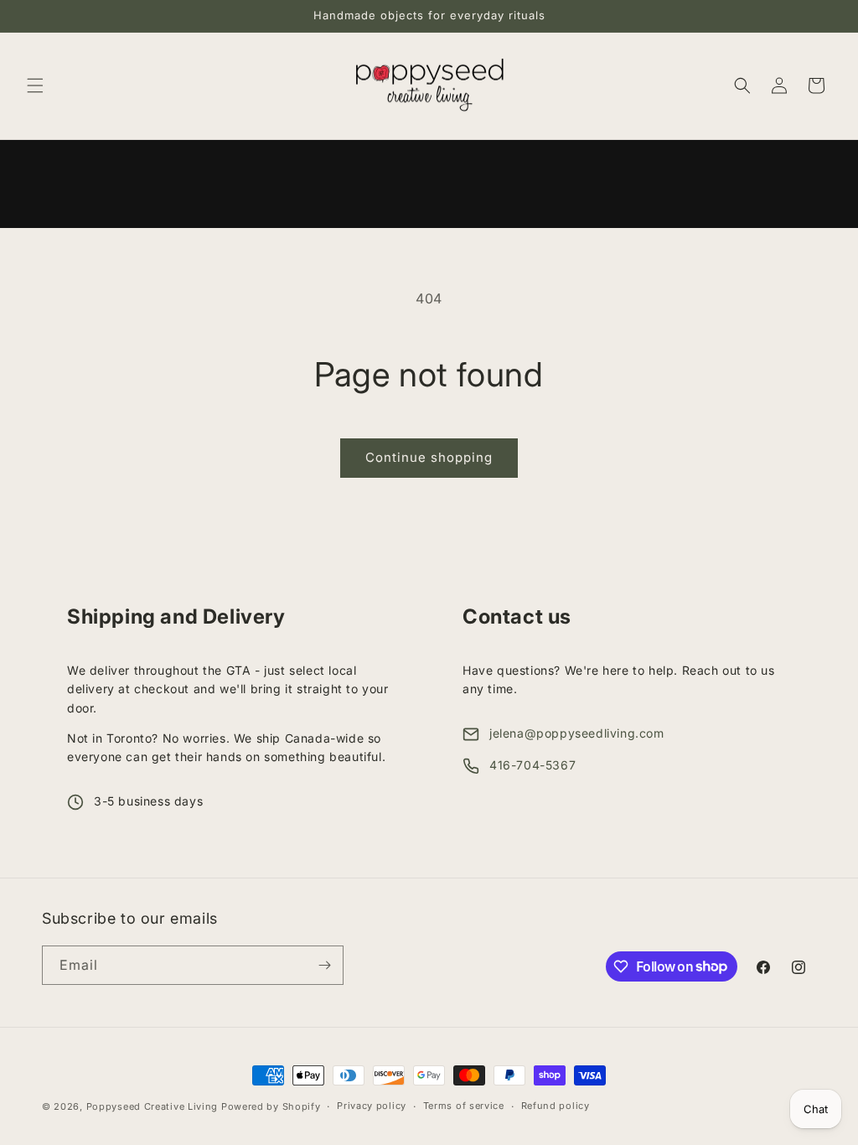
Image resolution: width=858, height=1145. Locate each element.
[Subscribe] (324, 965)
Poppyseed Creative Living (152, 1106)
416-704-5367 (532, 765)
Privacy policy (371, 1105)
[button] (35, 85)
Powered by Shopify (271, 1106)
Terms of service (463, 1105)
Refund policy (555, 1105)
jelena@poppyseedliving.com (576, 733)
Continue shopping (429, 457)
